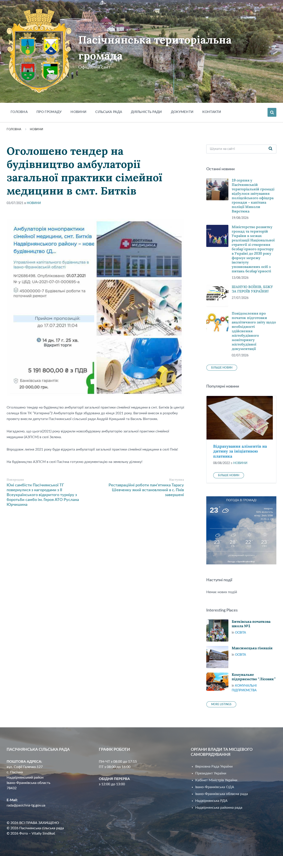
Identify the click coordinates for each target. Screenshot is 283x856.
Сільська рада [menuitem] (108, 112)
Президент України (210, 773)
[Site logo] (39, 92)
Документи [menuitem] (182, 112)
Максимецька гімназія (252, 648)
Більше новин (221, 367)
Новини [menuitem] (78, 112)
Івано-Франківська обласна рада (221, 794)
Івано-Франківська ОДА (214, 787)
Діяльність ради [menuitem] (146, 112)
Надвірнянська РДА (211, 800)
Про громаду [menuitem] (49, 112)
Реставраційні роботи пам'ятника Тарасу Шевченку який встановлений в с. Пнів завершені (146, 490)
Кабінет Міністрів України (216, 780)
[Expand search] (272, 112)
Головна (14, 129)
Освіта (240, 632)
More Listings (221, 704)
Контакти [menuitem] (211, 112)
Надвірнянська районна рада (218, 807)
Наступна (176, 479)
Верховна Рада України (214, 766)
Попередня (15, 479)
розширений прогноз (241, 555)
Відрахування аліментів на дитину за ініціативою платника (240, 451)
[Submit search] (270, 149)
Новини (36, 129)
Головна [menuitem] (19, 112)
